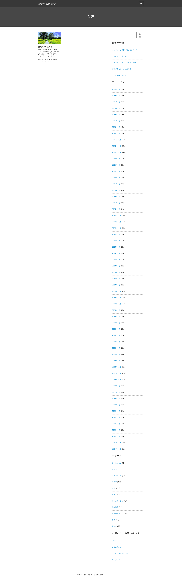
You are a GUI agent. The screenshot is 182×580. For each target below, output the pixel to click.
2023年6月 (116, 329)
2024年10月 (116, 228)
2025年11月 (116, 146)
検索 (140, 35)
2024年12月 (116, 215)
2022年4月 (116, 417)
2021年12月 (116, 443)
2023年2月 (116, 354)
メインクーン (117, 476)
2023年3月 (116, 348)
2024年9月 (116, 234)
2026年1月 (116, 133)
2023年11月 (116, 297)
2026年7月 (116, 95)
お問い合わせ (117, 547)
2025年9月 (116, 159)
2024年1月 (116, 285)
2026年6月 (116, 102)
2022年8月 (116, 392)
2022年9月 (116, 386)
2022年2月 (116, 430)
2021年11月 (116, 449)
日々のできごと (117, 501)
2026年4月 (116, 114)
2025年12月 (116, 140)
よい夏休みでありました (121, 75)
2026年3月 (116, 121)
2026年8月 (116, 89)
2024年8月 (116, 241)
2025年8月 (116, 165)
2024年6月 (116, 253)
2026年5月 (116, 108)
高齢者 (114, 526)
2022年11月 (116, 373)
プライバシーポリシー (120, 553)
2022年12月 (116, 367)
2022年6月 (116, 405)
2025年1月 (116, 209)
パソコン (115, 469)
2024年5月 (116, 260)
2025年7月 (116, 171)
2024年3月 (116, 272)
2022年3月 (116, 424)
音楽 (113, 520)
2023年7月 (116, 323)
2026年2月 (116, 127)
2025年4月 (116, 190)
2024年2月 (116, 279)
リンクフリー (117, 560)
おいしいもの (117, 463)
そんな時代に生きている (121, 56)
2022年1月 (116, 436)
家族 (113, 495)
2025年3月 (116, 197)
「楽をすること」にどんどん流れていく (126, 63)
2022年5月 (116, 411)
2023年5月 (116, 335)
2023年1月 (116, 361)
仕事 (113, 488)
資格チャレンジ (117, 513)
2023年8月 (116, 316)
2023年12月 (116, 291)
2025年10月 (116, 152)
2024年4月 (116, 266)
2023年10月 (116, 304)
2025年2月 (116, 203)
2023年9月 (116, 310)
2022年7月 (116, 398)
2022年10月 (116, 380)
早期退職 (115, 507)
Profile (114, 541)
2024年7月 (116, 247)
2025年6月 (116, 178)
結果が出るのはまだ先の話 (121, 69)
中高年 (114, 482)
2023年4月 (116, 342)
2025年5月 (116, 184)
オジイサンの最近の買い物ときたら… (125, 50)
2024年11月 (116, 222)
